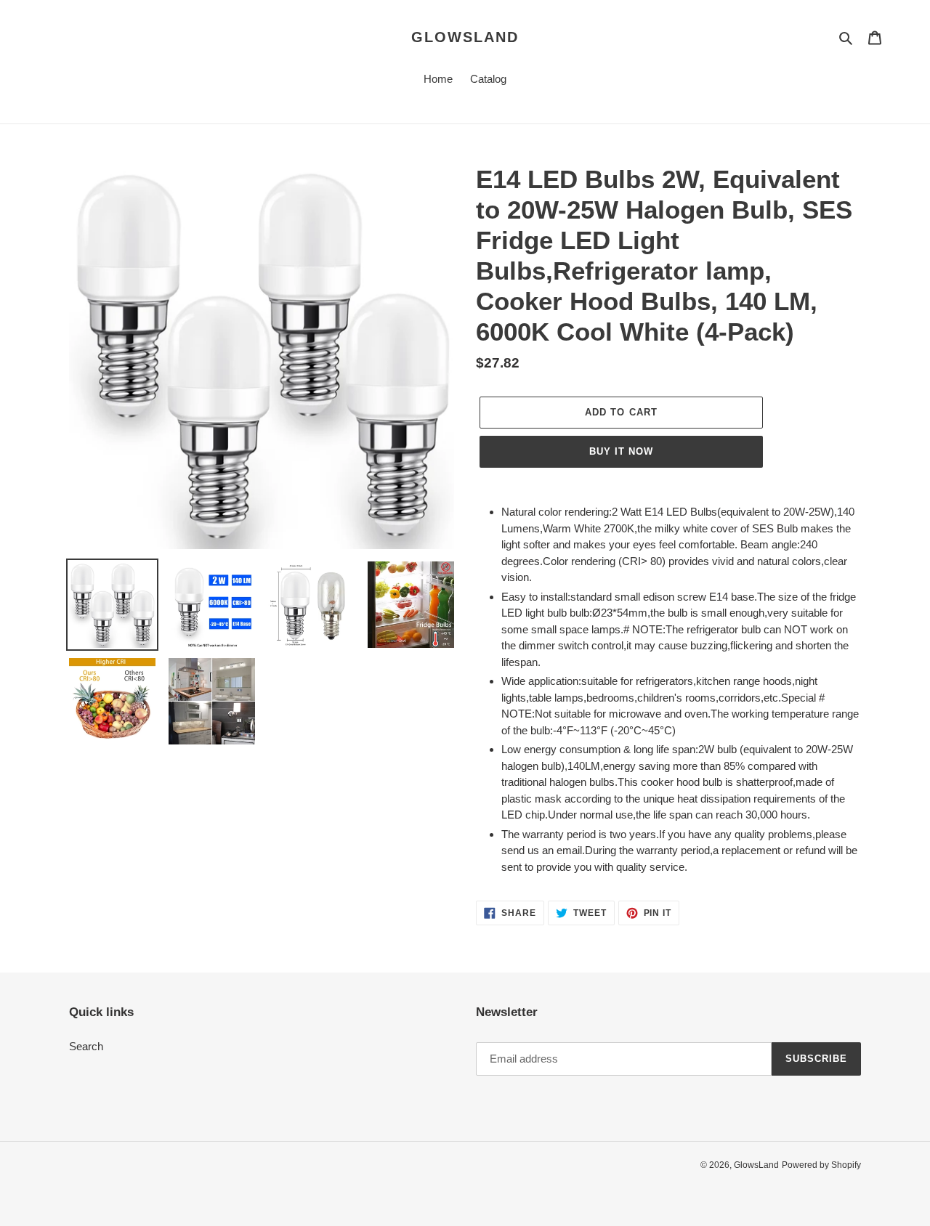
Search (86, 1046)
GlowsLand (465, 37)
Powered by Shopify (821, 1165)
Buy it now (621, 451)
